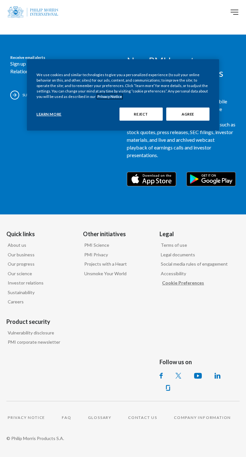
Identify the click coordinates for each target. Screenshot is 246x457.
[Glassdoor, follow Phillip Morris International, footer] (168, 388)
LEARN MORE (49, 114)
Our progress (21, 264)
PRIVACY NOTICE (26, 417)
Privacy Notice (109, 96)
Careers (16, 301)
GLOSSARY (99, 417)
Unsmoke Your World (105, 273)
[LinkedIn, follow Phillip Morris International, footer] (217, 376)
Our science (20, 273)
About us (17, 245)
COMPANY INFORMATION (202, 417)
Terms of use (174, 245)
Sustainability (21, 292)
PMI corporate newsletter (34, 342)
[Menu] (234, 12)
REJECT (141, 114)
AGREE (188, 114)
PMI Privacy (96, 254)
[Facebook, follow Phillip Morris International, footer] (161, 376)
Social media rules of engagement (194, 264)
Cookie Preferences (183, 282)
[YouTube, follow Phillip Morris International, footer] (198, 376)
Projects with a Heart (105, 264)
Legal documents (178, 254)
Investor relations (26, 282)
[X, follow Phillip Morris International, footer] (178, 376)
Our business (21, 254)
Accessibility (173, 273)
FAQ (66, 417)
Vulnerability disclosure (31, 332)
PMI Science (96, 245)
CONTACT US (142, 417)
